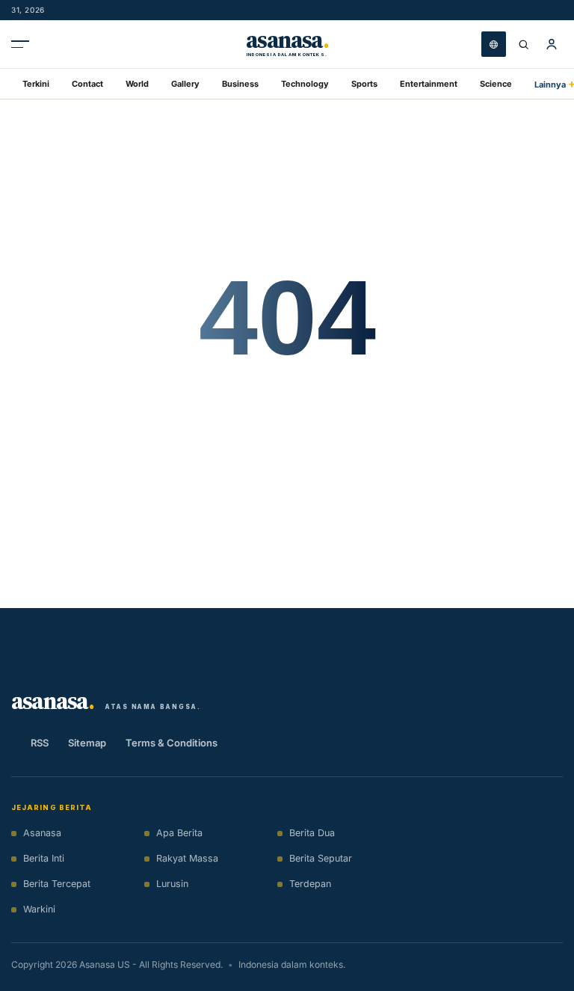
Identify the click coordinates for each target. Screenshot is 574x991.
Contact (87, 84)
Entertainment (428, 84)
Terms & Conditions (171, 743)
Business (240, 84)
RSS (40, 743)
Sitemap (87, 743)
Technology (305, 84)
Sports (364, 84)
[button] (551, 44)
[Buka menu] (24, 44)
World (137, 84)
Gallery (185, 84)
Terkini (35, 84)
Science (496, 84)
